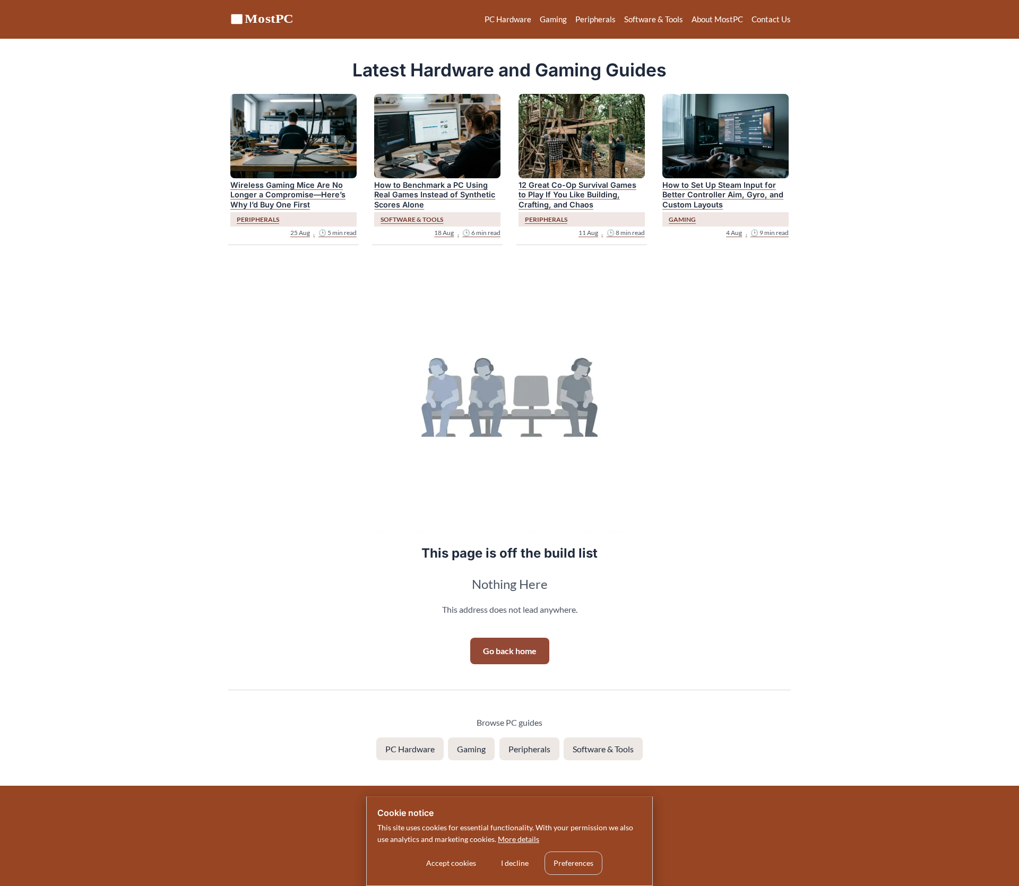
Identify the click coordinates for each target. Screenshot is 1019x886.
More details (518, 839)
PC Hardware (508, 19)
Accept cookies (451, 862)
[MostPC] (262, 19)
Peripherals (595, 19)
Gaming (553, 19)
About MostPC (717, 19)
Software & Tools (653, 19)
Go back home (510, 651)
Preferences (573, 862)
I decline (515, 862)
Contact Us (771, 19)
